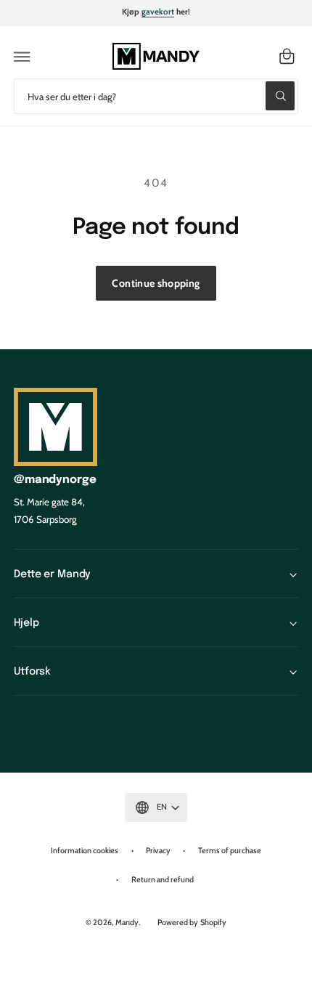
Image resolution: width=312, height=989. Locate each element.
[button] (22, 56)
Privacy (158, 850)
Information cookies (84, 850)
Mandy (127, 922)
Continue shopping (156, 283)
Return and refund (162, 879)
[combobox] (156, 96)
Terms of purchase (229, 850)
